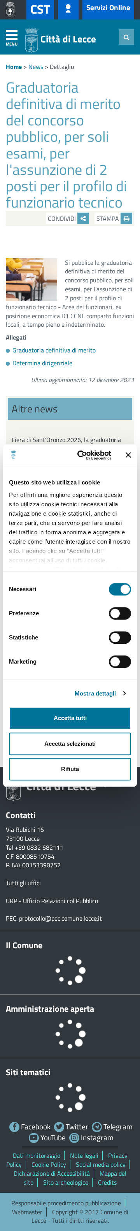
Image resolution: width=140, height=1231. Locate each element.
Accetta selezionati (70, 743)
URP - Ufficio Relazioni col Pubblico (52, 900)
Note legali (84, 1155)
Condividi (62, 218)
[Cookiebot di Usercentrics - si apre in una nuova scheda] (82, 455)
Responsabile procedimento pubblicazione (66, 1203)
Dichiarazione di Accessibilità (52, 1173)
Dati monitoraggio (36, 1155)
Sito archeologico (65, 1182)
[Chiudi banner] (128, 455)
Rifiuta (70, 769)
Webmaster (27, 1212)
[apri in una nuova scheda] (12, 9)
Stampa (108, 218)
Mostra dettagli (95, 693)
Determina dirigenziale (42, 363)
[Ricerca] (126, 37)
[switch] (120, 613)
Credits (107, 1182)
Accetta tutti (70, 718)
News (35, 66)
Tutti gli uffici (23, 883)
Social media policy (101, 1164)
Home (14, 66)
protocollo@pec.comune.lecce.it (60, 918)
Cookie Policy (49, 1164)
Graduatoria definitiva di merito (54, 350)
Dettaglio (62, 66)
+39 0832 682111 (39, 847)
